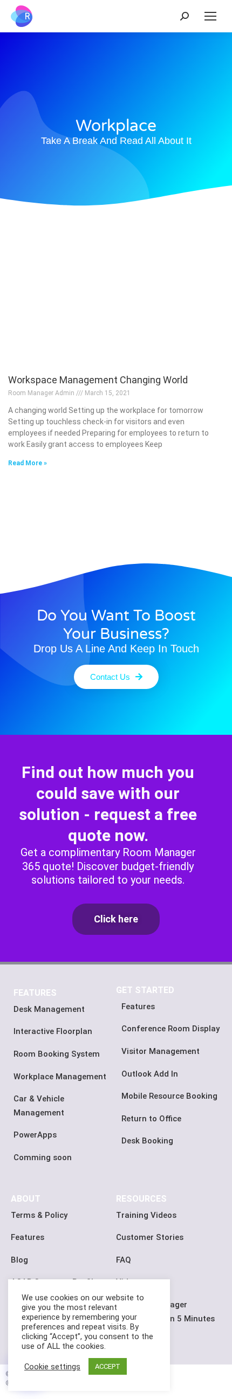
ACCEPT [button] (107, 1366)
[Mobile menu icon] (210, 16)
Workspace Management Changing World (98, 379)
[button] (116, 677)
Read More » (27, 463)
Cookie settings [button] (52, 1367)
